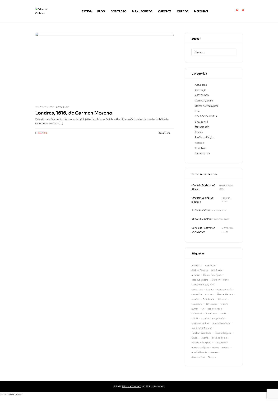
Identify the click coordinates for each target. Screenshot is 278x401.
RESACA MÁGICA (201, 219)
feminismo (197, 304)
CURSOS (183, 11)
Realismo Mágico (204, 137)
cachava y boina (199, 279)
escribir (195, 299)
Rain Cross (220, 342)
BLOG (101, 11)
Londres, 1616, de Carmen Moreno (73, 113)
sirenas (214, 352)
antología (216, 270)
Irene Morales (215, 308)
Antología (200, 90)
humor (194, 308)
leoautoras (211, 313)
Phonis (204, 337)
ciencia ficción (224, 289)
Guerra (224, 304)
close (19, 394)
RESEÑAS (200, 148)
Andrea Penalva (199, 270)
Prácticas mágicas (201, 342)
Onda (194, 337)
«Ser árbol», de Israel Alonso (203, 187)
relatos (226, 347)
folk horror (211, 304)
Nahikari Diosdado (201, 333)
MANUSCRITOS (142, 11)
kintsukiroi (196, 313)
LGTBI (194, 318)
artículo (195, 275)
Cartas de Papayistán (206, 106)
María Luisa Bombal (201, 328)
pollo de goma (219, 337)
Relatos (42, 133)
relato (215, 347)
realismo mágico (200, 347)
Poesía (199, 132)
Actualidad (201, 84)
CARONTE (164, 11)
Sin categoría (202, 153)
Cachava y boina (204, 100)
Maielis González (200, 323)
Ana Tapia (210, 265)
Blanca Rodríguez (212, 275)
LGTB (224, 313)
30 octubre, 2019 (44, 106)
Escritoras (208, 299)
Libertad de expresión (212, 318)
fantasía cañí (202, 126)
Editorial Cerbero (131, 386)
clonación (196, 294)
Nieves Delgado (223, 333)
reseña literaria (199, 352)
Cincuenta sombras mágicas (202, 199)
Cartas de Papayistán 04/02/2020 (203, 229)
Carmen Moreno (220, 279)
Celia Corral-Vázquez (202, 289)
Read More (164, 133)
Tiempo (212, 357)
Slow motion (198, 357)
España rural (201, 121)
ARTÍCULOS (202, 95)
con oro (209, 294)
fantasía (221, 299)
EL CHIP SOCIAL (200, 210)
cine (197, 111)
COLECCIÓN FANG (206, 116)
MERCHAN (201, 11)
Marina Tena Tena (221, 323)
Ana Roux (196, 265)
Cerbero (64, 107)
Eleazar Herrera (225, 294)
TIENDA (87, 11)
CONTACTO (118, 11)
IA (203, 308)
